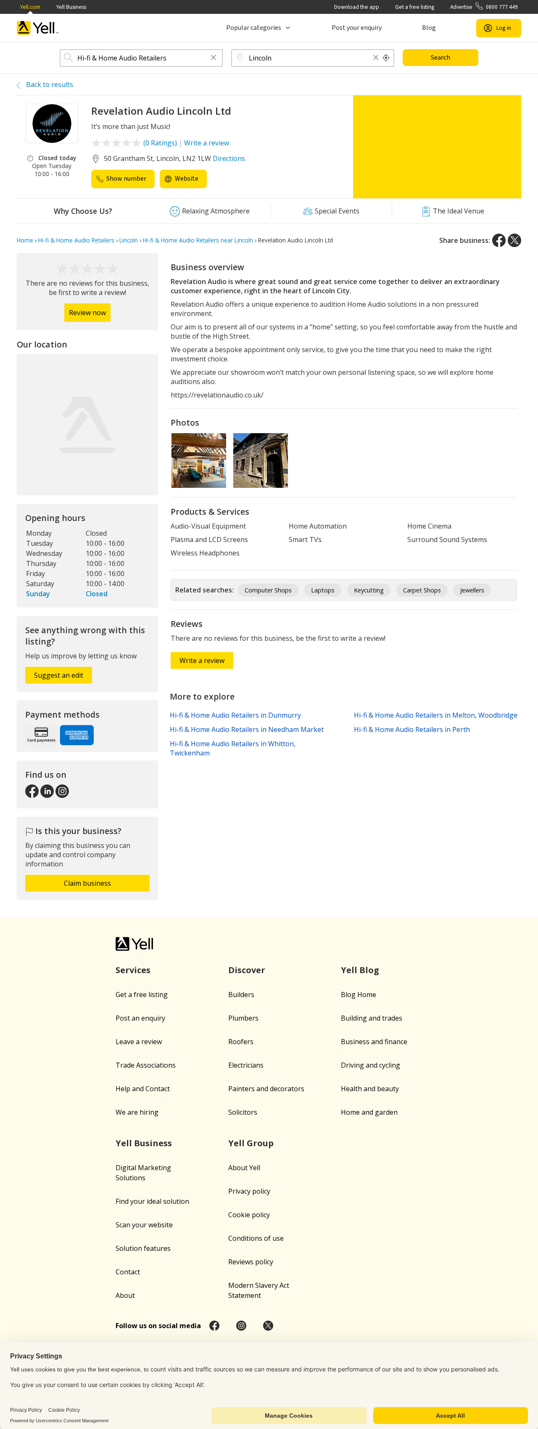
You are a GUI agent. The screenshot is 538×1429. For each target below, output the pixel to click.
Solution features (143, 1248)
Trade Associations (146, 1065)
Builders (241, 994)
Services (133, 970)
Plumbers (243, 1018)
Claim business (87, 883)
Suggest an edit (58, 675)
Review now (87, 312)
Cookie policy (249, 1214)
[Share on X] (514, 240)
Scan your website (144, 1224)
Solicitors (242, 1112)
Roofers (240, 1041)
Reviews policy (250, 1261)
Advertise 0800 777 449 (484, 7)
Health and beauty (370, 1088)
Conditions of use (256, 1238)
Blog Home (358, 994)
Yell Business (71, 7)
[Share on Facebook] (499, 240)
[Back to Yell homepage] (38, 28)
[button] (213, 58)
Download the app (356, 7)
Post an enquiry (140, 1018)
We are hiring (137, 1112)
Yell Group (251, 1143)
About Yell (244, 1167)
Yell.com (30, 7)
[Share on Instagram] (241, 1326)
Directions (229, 158)
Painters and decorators (266, 1088)
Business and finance (374, 1041)
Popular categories (253, 27)
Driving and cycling (370, 1065)
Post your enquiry (357, 27)
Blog (429, 27)
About (125, 1295)
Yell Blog (360, 970)
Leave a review (139, 1041)
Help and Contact (143, 1088)
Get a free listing (414, 7)
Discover (246, 970)
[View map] (87, 424)
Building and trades (371, 1018)
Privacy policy (249, 1191)
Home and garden (369, 1112)
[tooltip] (386, 58)
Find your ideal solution (152, 1201)
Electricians (246, 1065)
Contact (128, 1271)
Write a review (206, 142)
